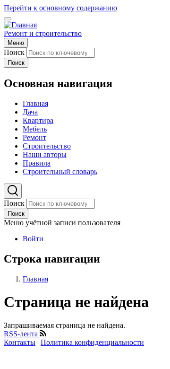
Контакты (19, 342)
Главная (35, 279)
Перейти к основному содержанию (60, 8)
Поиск (14, 52)
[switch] (7, 19)
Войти (33, 239)
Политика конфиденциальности (92, 342)
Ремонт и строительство (43, 33)
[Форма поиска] (13, 191)
